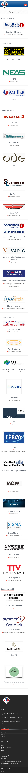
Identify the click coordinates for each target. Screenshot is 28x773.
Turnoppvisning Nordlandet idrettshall (10, 713)
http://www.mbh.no (14, 145)
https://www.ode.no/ (14, 168)
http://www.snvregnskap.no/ (14, 239)
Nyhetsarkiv (3, 734)
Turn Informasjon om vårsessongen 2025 (10, 721)
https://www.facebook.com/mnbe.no (14, 473)
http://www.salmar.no (14, 102)
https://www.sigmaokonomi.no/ (14, 535)
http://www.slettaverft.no (14, 215)
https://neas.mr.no (14, 81)
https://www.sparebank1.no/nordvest (14, 34)
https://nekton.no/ (14, 513)
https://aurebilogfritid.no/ (14, 331)
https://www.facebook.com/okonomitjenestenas (14, 308)
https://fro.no (14, 424)
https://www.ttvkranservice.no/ (14, 580)
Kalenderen (3, 732)
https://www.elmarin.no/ (14, 400)
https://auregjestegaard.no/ (14, 351)
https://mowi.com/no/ (14, 491)
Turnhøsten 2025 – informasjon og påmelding (11, 717)
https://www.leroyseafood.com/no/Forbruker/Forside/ (13, 451)
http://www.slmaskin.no (14, 196)
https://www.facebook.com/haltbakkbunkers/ (14, 62)
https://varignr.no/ (14, 262)
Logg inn (3, 736)
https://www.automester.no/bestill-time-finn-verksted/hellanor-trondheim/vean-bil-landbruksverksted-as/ (14, 285)
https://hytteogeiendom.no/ (14, 371)
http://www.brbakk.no (14, 125)
